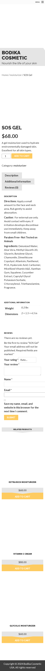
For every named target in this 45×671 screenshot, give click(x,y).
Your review (11, 364)
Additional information (18, 181)
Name (8, 379)
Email (8, 390)
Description (11, 175)
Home (5, 75)
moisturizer (16, 75)
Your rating (11, 359)
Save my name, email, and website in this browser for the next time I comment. (21, 407)
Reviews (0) (11, 187)
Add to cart (22, 156)
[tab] (11, 175)
